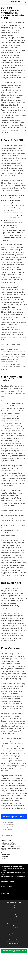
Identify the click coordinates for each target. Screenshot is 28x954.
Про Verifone (8, 829)
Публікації (5, 891)
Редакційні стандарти (14, 934)
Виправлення (14, 937)
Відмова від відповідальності (14, 923)
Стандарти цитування (14, 916)
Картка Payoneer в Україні (8, 842)
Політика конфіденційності (14, 926)
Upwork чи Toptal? (7, 886)
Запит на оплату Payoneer (8, 843)
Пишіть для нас (14, 907)
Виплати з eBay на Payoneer (9, 844)
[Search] (25, 2)
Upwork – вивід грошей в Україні (10, 848)
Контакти (4, 858)
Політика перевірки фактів (14, 914)
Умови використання (14, 921)
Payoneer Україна (6, 840)
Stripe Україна (6, 884)
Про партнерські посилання (14, 941)
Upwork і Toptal (6, 851)
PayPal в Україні (5, 854)
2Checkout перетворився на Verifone (12, 866)
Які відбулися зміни (10, 824)
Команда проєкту (14, 932)
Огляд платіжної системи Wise (11, 879)
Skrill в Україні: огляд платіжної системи (13, 876)
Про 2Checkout (8, 822)
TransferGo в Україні (8, 881)
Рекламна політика (14, 939)
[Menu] (2, 2)
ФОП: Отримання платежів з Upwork (11, 849)
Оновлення (4, 856)
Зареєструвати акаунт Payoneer (10, 846)
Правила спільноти (14, 943)
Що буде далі (8, 827)
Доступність (14, 925)
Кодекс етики (14, 935)
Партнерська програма (8, 852)
